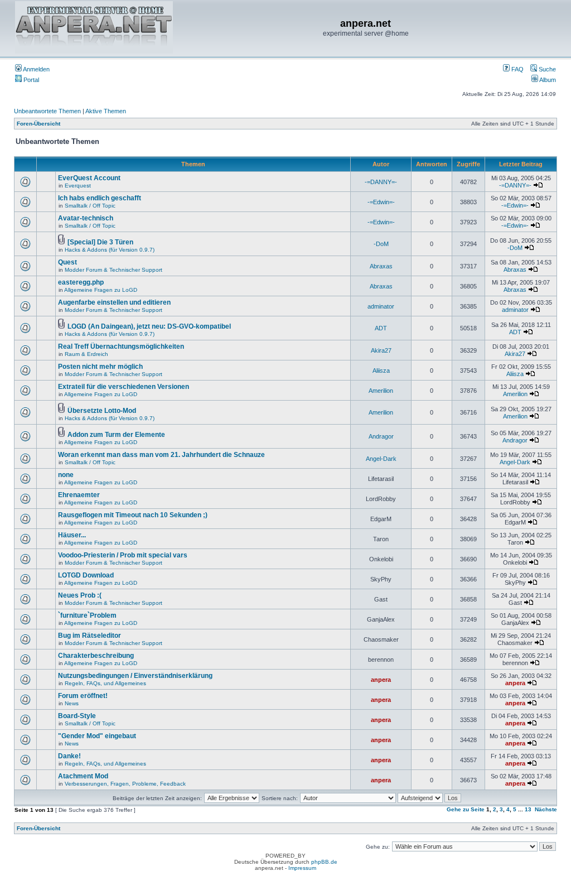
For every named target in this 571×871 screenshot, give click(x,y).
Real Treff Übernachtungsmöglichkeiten (121, 346)
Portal (30, 79)
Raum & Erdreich (86, 354)
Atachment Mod (83, 776)
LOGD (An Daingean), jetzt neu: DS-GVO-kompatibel (149, 326)
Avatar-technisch (85, 218)
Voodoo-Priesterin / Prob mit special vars (122, 555)
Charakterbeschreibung (96, 656)
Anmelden (36, 69)
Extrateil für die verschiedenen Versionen (123, 387)
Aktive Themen (105, 111)
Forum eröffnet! (83, 696)
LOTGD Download (86, 575)
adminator (380, 306)
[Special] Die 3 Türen (100, 242)
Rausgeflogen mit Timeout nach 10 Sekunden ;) (132, 515)
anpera (381, 679)
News (72, 703)
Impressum (302, 868)
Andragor (381, 436)
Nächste (546, 809)
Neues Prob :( (79, 595)
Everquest (78, 185)
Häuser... (72, 535)
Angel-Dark (381, 458)
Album (547, 79)
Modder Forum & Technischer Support (113, 270)
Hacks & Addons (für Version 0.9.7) (109, 250)
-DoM (381, 243)
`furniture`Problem (87, 615)
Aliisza (381, 370)
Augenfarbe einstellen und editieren (114, 302)
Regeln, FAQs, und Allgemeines (105, 683)
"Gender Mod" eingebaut (97, 736)
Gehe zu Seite (466, 809)
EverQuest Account (89, 178)
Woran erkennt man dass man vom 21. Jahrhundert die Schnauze (161, 455)
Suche (546, 69)
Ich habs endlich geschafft (99, 198)
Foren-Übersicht (38, 124)
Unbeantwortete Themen (47, 111)
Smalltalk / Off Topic (90, 206)
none (66, 475)
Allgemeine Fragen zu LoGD (100, 290)
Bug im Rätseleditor (89, 635)
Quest (67, 262)
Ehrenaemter (79, 495)
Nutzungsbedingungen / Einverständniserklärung (135, 676)
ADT (381, 328)
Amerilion (381, 390)
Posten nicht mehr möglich (100, 366)
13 (528, 809)
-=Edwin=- (381, 202)
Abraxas (381, 266)
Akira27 (381, 350)
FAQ (517, 69)
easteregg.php (81, 282)
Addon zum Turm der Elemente (116, 435)
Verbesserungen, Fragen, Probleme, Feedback (125, 784)
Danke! (69, 756)
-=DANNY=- (381, 182)
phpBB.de (324, 862)
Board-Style (77, 716)
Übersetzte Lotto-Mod (101, 411)
